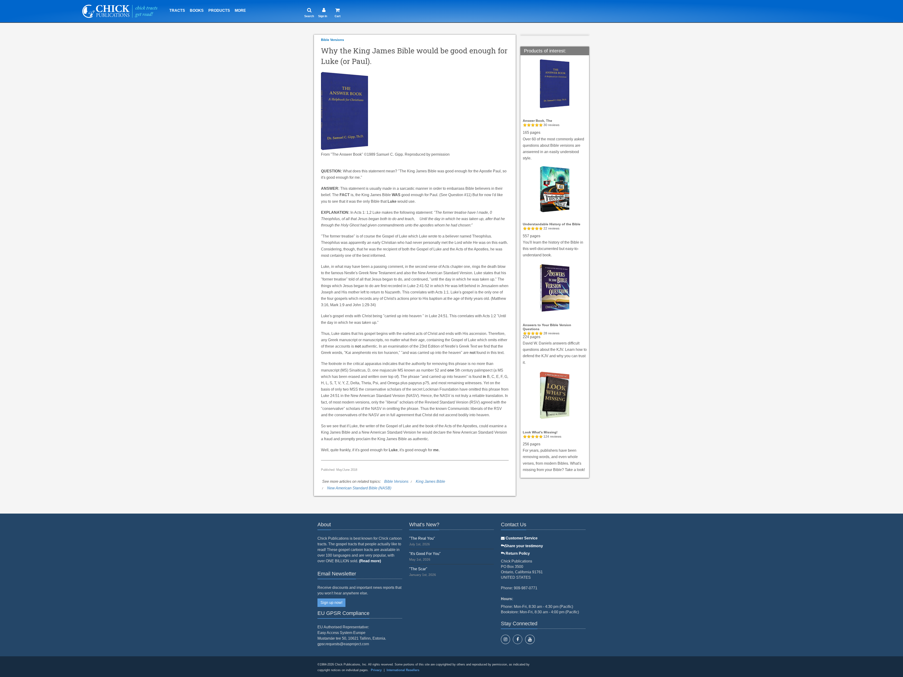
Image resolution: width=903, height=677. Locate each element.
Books (197, 10)
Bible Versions (332, 40)
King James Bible (430, 481)
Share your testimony (524, 546)
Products (219, 10)
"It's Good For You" (425, 554)
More (240, 10)
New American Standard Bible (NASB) (359, 488)
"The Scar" (418, 569)
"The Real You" (422, 538)
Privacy (376, 670)
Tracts (177, 10)
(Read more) (370, 561)
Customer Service (521, 538)
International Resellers (403, 670)
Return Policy (517, 553)
